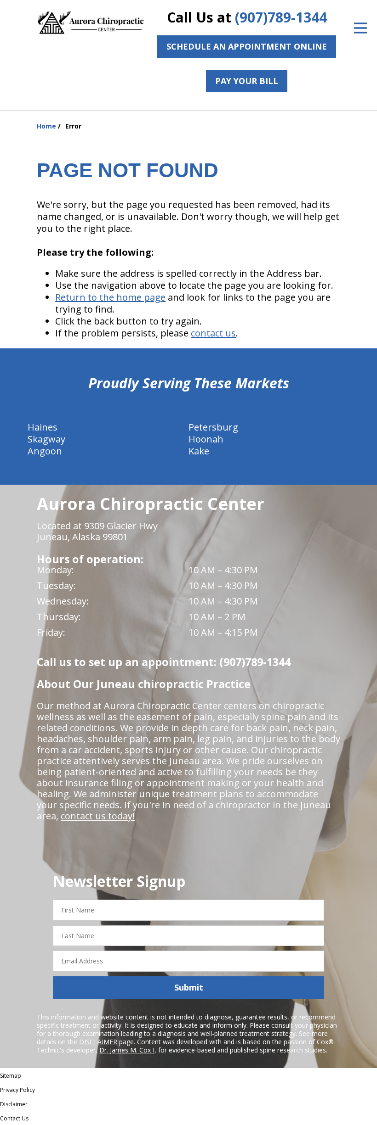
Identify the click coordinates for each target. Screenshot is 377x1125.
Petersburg (213, 427)
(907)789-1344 (281, 17)
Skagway (46, 439)
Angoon (45, 451)
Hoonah (205, 439)
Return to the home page (110, 297)
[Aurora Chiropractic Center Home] (91, 23)
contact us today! (98, 816)
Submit (188, 987)
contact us (213, 333)
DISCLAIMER (98, 1041)
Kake (198, 451)
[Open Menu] (360, 28)
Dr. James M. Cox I (126, 1050)
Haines (42, 427)
